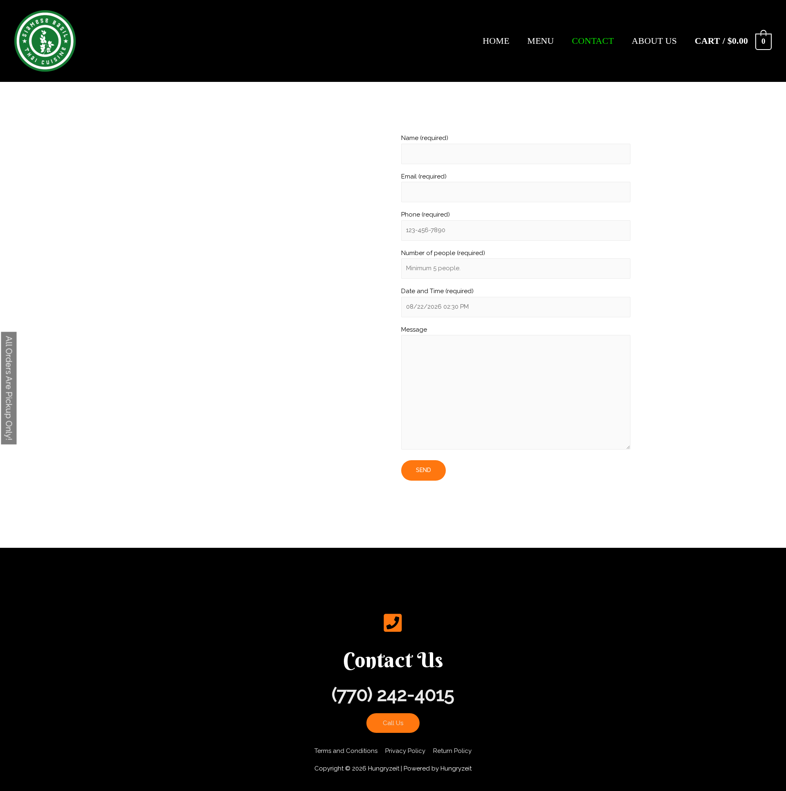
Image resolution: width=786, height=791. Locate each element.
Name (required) (424, 138)
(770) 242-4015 (393, 694)
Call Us (393, 723)
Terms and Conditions (345, 751)
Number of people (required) (443, 253)
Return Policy (452, 751)
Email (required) (424, 176)
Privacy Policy (405, 751)
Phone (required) (425, 214)
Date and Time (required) (437, 291)
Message (414, 329)
